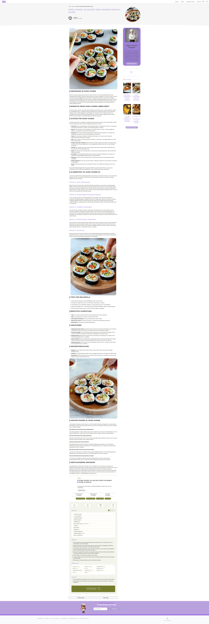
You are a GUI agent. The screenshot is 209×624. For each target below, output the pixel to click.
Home (70, 6)
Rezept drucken (81, 490)
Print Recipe (72, 28)
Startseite (46, 618)
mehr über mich (131, 63)
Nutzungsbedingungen (84, 618)
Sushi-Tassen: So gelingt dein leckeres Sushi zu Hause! (84, 6)
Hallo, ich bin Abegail (54, 618)
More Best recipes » (131, 127)
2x (110, 510)
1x (108, 510)
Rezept (182, 1)
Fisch (73, 6)
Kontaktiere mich (63, 618)
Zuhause (177, 1)
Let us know (88, 589)
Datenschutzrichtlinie (73, 618)
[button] (113, 514)
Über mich (199, 1)
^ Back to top (40, 618)
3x (112, 510)
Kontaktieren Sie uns (190, 1)
